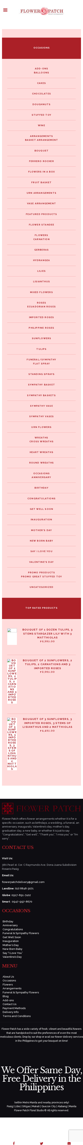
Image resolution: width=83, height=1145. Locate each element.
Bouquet (41, 150)
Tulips (41, 349)
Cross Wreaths (41, 441)
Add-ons (41, 68)
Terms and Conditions (17, 1016)
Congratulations (41, 498)
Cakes (41, 83)
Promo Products (41, 572)
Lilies (41, 271)
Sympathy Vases (41, 416)
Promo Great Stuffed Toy (41, 576)
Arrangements (41, 136)
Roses (41, 302)
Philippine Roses (41, 327)
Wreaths (41, 437)
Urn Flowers (41, 427)
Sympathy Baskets (41, 395)
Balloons (41, 72)
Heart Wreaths (41, 452)
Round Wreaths (41, 462)
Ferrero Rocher (41, 161)
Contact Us (9, 1004)
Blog (6, 996)
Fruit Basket (41, 182)
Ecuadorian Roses (41, 306)
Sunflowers (41, 338)
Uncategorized (42, 587)
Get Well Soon (41, 509)
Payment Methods (14, 1008)
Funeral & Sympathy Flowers (21, 933)
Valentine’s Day (12, 956)
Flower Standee (41, 224)
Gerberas (41, 249)
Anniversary (41, 477)
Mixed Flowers (41, 292)
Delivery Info (11, 1012)
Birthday (41, 487)
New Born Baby (41, 540)
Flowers (41, 235)
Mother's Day (41, 530)
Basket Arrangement (41, 140)
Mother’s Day (11, 945)
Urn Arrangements (41, 193)
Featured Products (41, 214)
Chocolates (41, 93)
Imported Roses (41, 317)
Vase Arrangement (41, 203)
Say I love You (41, 551)
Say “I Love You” (13, 953)
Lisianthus (41, 281)
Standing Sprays (41, 374)
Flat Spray (41, 363)
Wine (41, 125)
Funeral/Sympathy (41, 359)
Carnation (41, 239)
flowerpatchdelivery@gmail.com (23, 882)
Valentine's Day (41, 562)
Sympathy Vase (41, 405)
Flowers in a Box (41, 171)
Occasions (41, 473)
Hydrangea (41, 260)
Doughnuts (41, 104)
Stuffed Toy (41, 114)
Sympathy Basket (41, 384)
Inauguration (41, 519)
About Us (8, 976)
